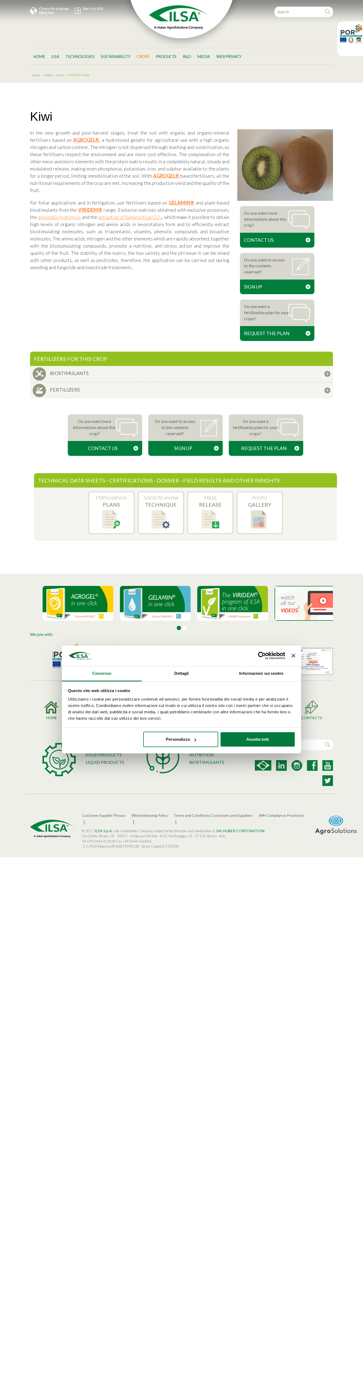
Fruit (60, 75)
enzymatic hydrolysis (59, 217)
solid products (104, 754)
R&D (187, 56)
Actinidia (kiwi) (79, 75)
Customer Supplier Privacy (104, 815)
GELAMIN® (181, 203)
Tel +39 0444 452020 (99, 841)
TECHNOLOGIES (79, 56)
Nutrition (201, 754)
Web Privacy (229, 56)
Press (210, 501)
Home (39, 56)
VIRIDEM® (90, 210)
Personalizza (178, 739)
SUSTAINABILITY (115, 56)
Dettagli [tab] (181, 673)
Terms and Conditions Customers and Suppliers (213, 815)
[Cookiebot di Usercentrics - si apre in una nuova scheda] (262, 656)
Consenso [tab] (101, 673)
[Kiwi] (285, 165)
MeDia (203, 56)
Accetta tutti (257, 739)
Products (166, 56)
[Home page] (178, 17)
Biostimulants (206, 762)
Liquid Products (105, 762)
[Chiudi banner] (293, 656)
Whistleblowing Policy (149, 815)
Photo (259, 501)
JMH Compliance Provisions (281, 815)
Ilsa (55, 56)
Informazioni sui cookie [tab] (261, 673)
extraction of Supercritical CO (130, 217)
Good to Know (160, 501)
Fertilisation (111, 501)
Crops (143, 56)
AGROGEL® (86, 140)
